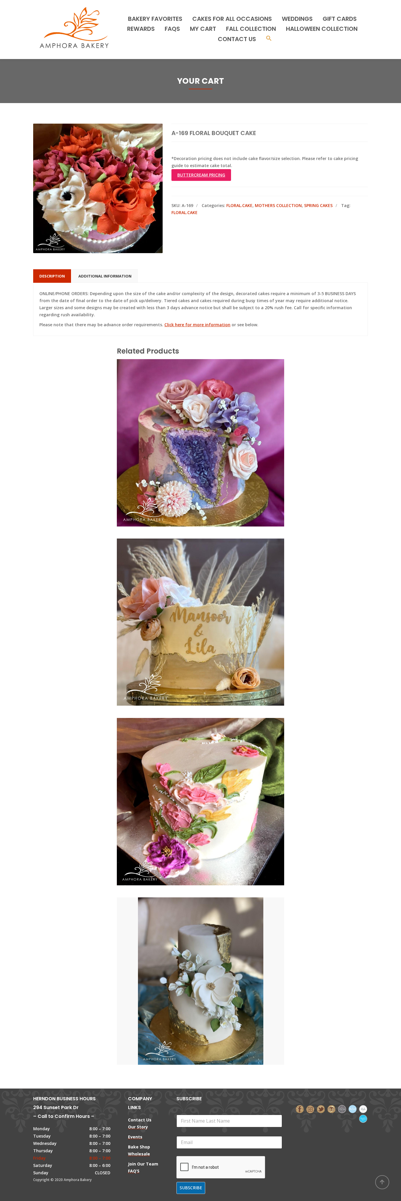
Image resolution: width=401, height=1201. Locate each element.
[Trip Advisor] (331, 1108)
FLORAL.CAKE (239, 205)
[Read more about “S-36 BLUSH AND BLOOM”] (210, 775)
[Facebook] (299, 1108)
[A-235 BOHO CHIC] (190, 596)
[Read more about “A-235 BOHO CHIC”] (210, 596)
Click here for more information (197, 324)
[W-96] (190, 954)
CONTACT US (237, 39)
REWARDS (141, 29)
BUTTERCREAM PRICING (201, 175)
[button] (269, 38)
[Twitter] (321, 1108)
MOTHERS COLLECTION (278, 205)
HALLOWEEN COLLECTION (322, 29)
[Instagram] (310, 1108)
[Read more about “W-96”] (210, 954)
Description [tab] (52, 276)
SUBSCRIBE (191, 1187)
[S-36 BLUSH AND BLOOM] (190, 775)
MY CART (203, 29)
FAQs (172, 29)
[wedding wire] (363, 1118)
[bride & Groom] (342, 1108)
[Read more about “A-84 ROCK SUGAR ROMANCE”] (210, 416)
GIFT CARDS (340, 19)
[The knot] (352, 1108)
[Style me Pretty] (363, 1108)
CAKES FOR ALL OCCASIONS (232, 19)
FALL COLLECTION (251, 29)
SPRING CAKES (318, 205)
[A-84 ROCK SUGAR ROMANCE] (190, 416)
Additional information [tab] (105, 276)
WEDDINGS (297, 19)
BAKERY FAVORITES (155, 19)
